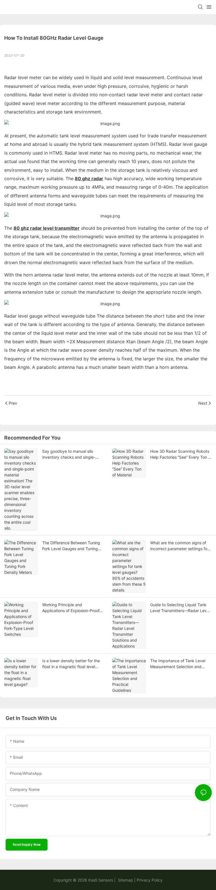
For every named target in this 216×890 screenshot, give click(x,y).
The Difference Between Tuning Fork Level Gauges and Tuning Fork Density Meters (71, 546)
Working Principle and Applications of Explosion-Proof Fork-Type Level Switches (71, 608)
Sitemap (125, 880)
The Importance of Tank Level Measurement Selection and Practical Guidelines (177, 664)
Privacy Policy (150, 880)
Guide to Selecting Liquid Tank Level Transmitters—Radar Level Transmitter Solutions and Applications (180, 608)
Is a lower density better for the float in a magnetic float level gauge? (71, 664)
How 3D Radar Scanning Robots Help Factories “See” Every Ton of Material (181, 454)
